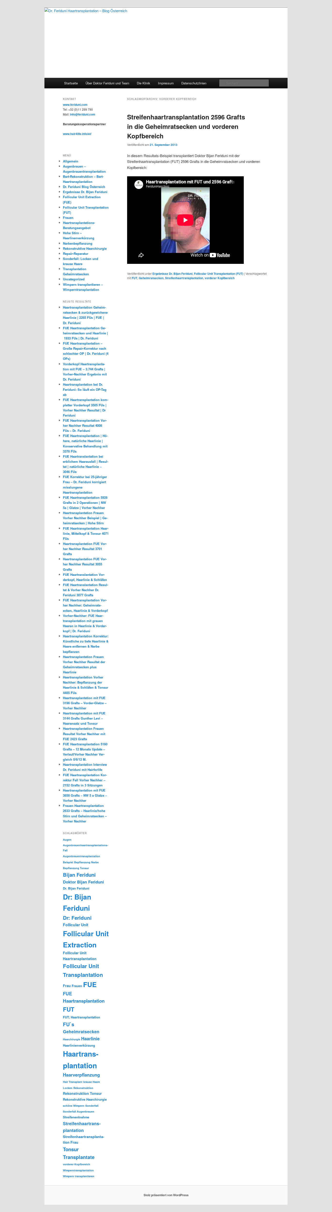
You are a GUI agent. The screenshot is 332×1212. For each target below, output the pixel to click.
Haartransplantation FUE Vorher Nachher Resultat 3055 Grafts (85, 564)
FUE (89, 984)
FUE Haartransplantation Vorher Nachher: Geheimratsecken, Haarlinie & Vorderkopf (86, 605)
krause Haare (91, 1082)
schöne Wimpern (73, 1105)
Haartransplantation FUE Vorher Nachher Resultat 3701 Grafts (85, 548)
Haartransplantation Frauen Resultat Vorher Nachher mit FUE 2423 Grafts (84, 733)
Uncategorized (74, 279)
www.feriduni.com (75, 104)
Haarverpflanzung (81, 1075)
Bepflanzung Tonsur (76, 868)
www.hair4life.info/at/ (77, 134)
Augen (67, 839)
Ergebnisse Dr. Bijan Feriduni (172, 273)
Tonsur (71, 1149)
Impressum (166, 83)
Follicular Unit (75, 924)
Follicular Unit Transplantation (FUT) (218, 273)
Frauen (68, 217)
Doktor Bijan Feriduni (83, 882)
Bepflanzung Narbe (86, 862)
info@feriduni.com (82, 114)
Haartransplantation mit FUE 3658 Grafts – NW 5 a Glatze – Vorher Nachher (85, 795)
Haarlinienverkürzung (79, 1045)
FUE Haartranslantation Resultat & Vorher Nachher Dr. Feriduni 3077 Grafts (85, 589)
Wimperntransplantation (78, 1170)
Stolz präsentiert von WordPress (166, 1195)
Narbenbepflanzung (77, 243)
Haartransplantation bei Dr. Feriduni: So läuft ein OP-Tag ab (84, 389)
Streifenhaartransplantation (184, 278)
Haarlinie (90, 1038)
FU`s (68, 1024)
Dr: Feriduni (77, 917)
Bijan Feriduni (79, 874)
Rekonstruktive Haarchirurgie (85, 248)
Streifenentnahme (76, 1117)
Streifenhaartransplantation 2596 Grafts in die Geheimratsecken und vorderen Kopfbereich (186, 126)
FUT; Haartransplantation (81, 1017)
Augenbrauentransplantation (81, 856)
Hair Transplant (72, 1082)
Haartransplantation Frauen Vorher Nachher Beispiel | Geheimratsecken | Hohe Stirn (85, 517)
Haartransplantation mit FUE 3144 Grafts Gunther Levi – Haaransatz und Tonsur (84, 718)
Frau (67, 985)
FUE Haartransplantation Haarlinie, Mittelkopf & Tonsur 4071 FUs (86, 533)
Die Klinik (143, 83)
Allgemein (70, 161)
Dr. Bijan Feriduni (76, 888)
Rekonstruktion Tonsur (82, 1093)
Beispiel (68, 862)
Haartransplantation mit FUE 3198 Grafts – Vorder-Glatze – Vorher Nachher (84, 702)
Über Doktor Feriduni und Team (107, 83)
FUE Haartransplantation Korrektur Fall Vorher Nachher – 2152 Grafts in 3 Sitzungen (85, 780)
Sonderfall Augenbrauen (78, 1111)
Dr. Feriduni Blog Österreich (84, 186)
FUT (134, 278)
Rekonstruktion (83, 1088)
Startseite (71, 83)
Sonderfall (91, 1105)
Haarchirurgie (71, 1039)
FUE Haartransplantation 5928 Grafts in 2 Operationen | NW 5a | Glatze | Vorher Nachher (85, 502)
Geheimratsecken (151, 278)
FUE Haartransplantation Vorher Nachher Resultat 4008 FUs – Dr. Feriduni (85, 425)
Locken (67, 1088)
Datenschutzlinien (193, 83)
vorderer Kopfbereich (220, 278)
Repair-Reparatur (75, 253)
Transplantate (79, 1157)
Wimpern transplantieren (78, 1176)
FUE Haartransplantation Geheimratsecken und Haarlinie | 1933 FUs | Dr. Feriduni (85, 333)
